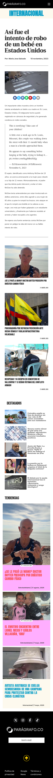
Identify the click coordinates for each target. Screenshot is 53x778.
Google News (24, 773)
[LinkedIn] (23, 98)
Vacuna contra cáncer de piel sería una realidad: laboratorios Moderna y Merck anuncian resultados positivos (37, 433)
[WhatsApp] (26, 98)
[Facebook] (15, 98)
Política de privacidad (9, 773)
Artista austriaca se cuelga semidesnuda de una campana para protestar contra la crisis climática (23, 691)
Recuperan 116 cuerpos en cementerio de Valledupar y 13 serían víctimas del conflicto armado (24, 382)
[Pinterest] (30, 98)
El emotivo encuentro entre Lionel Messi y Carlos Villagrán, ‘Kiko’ (22, 630)
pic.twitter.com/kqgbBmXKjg (23, 158)
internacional (26, 13)
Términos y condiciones (36, 773)
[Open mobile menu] (49, 4)
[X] (19, 98)
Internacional (27, 705)
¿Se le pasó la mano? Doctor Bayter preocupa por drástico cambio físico (23, 575)
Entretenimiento (24, 588)
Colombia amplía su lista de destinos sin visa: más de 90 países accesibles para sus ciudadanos (37, 416)
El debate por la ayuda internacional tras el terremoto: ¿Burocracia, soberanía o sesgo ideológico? (37, 482)
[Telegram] (34, 98)
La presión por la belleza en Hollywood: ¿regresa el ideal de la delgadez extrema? (37, 466)
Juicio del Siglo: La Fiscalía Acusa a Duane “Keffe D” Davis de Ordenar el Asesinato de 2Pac (36, 449)
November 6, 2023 (17, 167)
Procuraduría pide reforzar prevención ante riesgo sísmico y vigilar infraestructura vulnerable (24, 331)
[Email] (38, 98)
